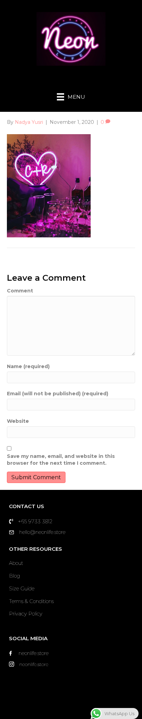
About (16, 563)
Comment (20, 291)
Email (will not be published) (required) (57, 393)
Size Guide (21, 588)
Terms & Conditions (31, 601)
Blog (14, 575)
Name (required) (28, 366)
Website (18, 421)
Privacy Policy (25, 613)
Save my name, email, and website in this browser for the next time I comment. (61, 459)
